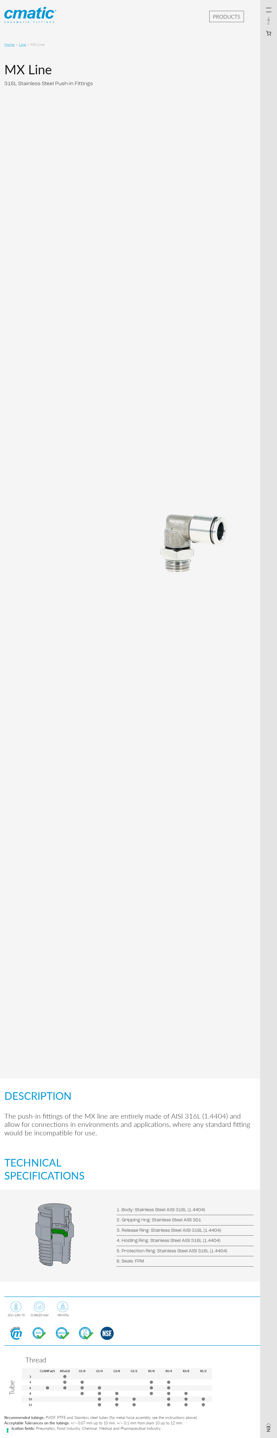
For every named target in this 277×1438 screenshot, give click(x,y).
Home (9, 44)
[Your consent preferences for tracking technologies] (7, 1430)
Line (22, 44)
